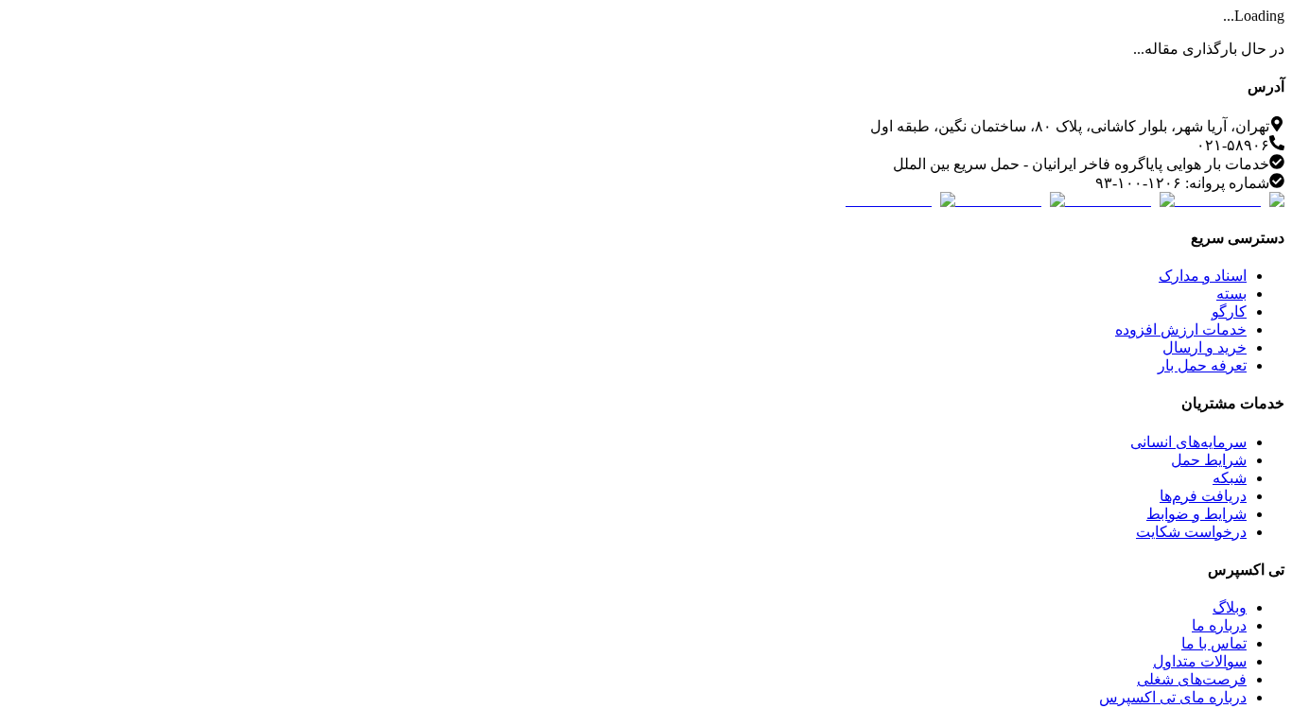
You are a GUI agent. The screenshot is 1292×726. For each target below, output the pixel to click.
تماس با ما (1214, 643)
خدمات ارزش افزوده (1181, 329)
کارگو (1229, 311)
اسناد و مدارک (1203, 276)
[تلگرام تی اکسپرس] (1120, 200)
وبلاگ (1230, 607)
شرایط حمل (1209, 460)
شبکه (1230, 478)
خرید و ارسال (1204, 347)
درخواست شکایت (1191, 532)
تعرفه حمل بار (1202, 365)
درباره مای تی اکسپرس (1173, 697)
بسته (1231, 293)
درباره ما (1219, 625)
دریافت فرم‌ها (1203, 496)
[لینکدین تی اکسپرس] (1010, 200)
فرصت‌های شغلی (1192, 679)
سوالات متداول (1200, 661)
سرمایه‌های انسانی (1188, 442)
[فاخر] (900, 200)
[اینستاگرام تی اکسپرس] (1229, 200)
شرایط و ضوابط (1196, 514)
